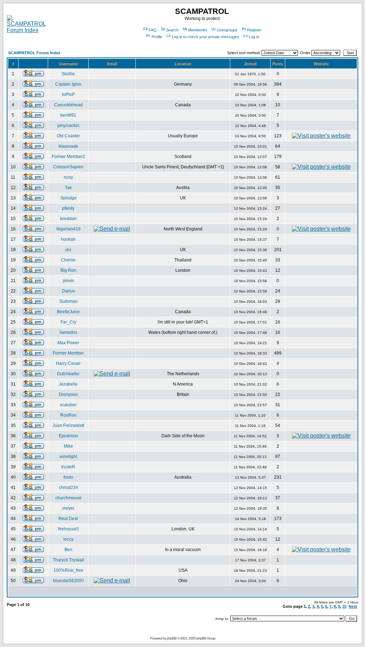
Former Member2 (68, 156)
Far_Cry (68, 322)
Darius (68, 291)
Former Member (68, 353)
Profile (156, 37)
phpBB (171, 638)
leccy (68, 539)
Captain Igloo (68, 84)
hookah (68, 239)
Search (172, 30)
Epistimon (68, 435)
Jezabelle (68, 384)
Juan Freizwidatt (68, 425)
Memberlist (197, 30)
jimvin (68, 280)
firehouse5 (68, 528)
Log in (254, 37)
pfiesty (68, 208)
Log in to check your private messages (205, 37)
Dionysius (68, 394)
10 (344, 606)
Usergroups (227, 30)
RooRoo (68, 415)
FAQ (152, 30)
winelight (68, 456)
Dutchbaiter (68, 373)
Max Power (68, 342)
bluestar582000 (68, 580)
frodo (68, 477)
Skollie (68, 73)
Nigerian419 (68, 228)
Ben (68, 549)
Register (254, 30)
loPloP (68, 94)
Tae (68, 187)
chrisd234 (68, 487)
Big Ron (68, 270)
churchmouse (68, 497)
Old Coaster (68, 135)
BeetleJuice (68, 311)
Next (353, 606)
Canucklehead (68, 104)
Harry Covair (68, 363)
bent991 (68, 115)
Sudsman (68, 301)
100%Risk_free (68, 570)
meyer (68, 508)
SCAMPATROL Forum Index (34, 53)
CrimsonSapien (68, 166)
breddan (68, 218)
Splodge (68, 197)
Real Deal (68, 518)
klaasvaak (68, 146)
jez (68, 249)
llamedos (68, 332)
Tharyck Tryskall (68, 559)
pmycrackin (68, 125)
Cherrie (68, 260)
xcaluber (68, 404)
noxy (68, 177)
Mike (68, 446)
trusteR (68, 466)
